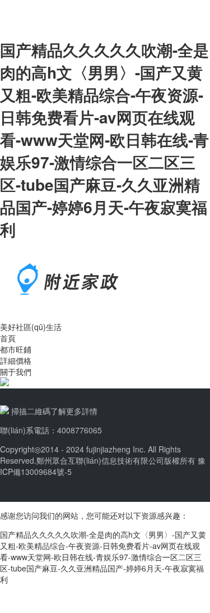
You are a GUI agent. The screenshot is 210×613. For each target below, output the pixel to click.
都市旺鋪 (15, 349)
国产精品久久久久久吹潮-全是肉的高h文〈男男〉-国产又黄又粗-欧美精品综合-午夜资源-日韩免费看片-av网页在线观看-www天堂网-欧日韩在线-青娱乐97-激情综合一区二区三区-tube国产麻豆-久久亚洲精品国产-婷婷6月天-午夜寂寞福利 (104, 139)
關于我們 (15, 371)
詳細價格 (15, 360)
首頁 (8, 338)
